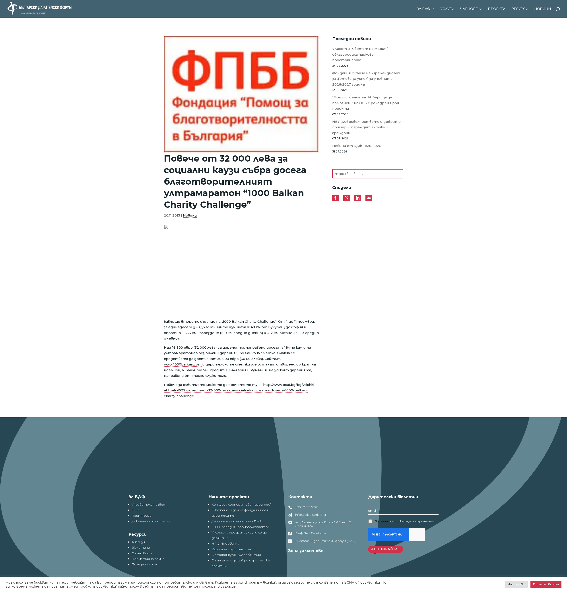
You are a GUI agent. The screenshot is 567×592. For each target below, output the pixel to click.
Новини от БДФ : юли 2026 (356, 146)
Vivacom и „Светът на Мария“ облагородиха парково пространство (360, 54)
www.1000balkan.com (183, 364)
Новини (542, 9)
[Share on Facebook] (335, 198)
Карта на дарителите (231, 549)
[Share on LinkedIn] (357, 198)
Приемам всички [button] (546, 584)
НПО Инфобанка (225, 543)
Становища (142, 553)
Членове (469, 9)
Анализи (138, 542)
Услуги (447, 9)
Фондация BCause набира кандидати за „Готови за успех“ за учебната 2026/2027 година (367, 78)
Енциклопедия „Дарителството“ (240, 527)
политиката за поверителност (412, 521)
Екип (136, 510)
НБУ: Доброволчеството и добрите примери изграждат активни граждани (366, 127)
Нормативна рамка (148, 559)
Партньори (141, 516)
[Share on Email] (368, 198)
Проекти (497, 9)
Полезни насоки (145, 564)
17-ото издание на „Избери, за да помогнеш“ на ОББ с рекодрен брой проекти (365, 103)
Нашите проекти (228, 496)
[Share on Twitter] (346, 198)
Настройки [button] (517, 584)
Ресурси (519, 9)
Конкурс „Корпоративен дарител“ (241, 504)
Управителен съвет (149, 504)
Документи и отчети (151, 521)
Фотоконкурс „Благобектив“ (237, 555)
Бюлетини (141, 547)
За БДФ (423, 9)
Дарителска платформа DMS (237, 521)
